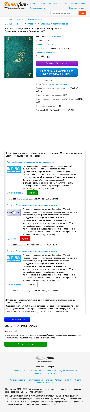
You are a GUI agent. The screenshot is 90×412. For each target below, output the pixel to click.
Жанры (33, 3)
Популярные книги (77, 8)
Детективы (17, 371)
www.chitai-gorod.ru (15, 193)
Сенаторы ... (33, 205)
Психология (51, 371)
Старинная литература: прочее (55, 84)
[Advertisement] (24, 130)
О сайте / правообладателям (73, 3)
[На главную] (16, 6)
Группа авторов (54, 36)
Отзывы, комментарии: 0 (46, 52)
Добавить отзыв (17, 319)
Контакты (53, 3)
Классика (28, 371)
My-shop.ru (11, 239)
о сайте (53, 404)
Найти (82, 13)
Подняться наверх (26, 344)
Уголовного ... (31, 162)
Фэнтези (51, 374)
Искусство (39, 371)
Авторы (42, 3)
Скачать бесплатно (56, 63)
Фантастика (40, 374)
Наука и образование (68, 371)
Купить (32, 193)
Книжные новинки (37, 8)
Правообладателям (44, 44)
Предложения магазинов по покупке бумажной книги (56, 72)
